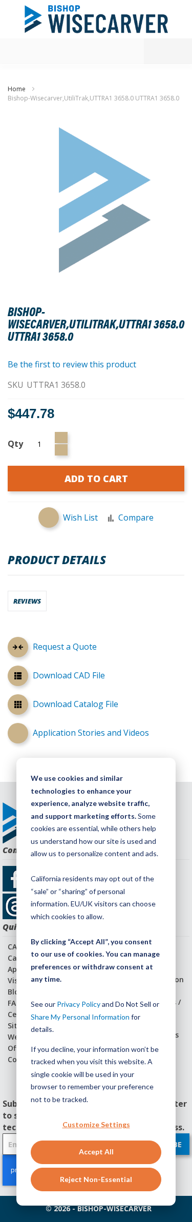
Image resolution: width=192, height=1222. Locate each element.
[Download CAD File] (18, 677)
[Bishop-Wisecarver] (96, 19)
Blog (16, 992)
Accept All (96, 1151)
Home (17, 89)
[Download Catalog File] (18, 706)
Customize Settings (96, 1124)
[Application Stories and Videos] (18, 733)
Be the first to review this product (72, 364)
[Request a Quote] (18, 648)
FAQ (15, 1003)
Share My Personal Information (80, 1016)
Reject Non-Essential (96, 1179)
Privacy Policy (78, 1004)
